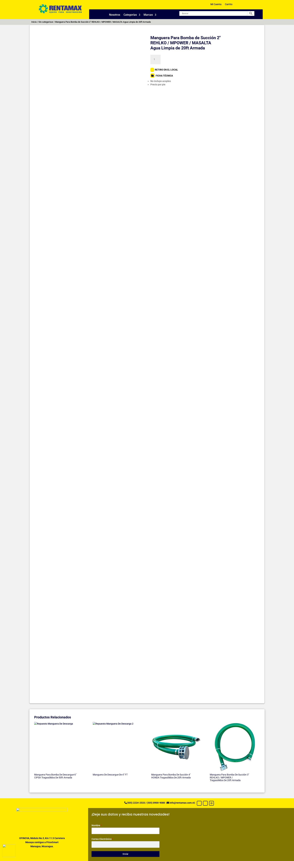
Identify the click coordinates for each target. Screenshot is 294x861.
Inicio (34, 22)
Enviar (125, 854)
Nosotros (114, 15)
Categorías (130, 15)
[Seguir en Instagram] (205, 803)
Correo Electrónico (102, 839)
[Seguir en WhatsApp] (211, 803)
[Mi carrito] (240, 5)
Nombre (97, 825)
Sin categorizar (45, 22)
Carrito (228, 4)
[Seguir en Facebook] (199, 803)
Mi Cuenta (216, 4)
